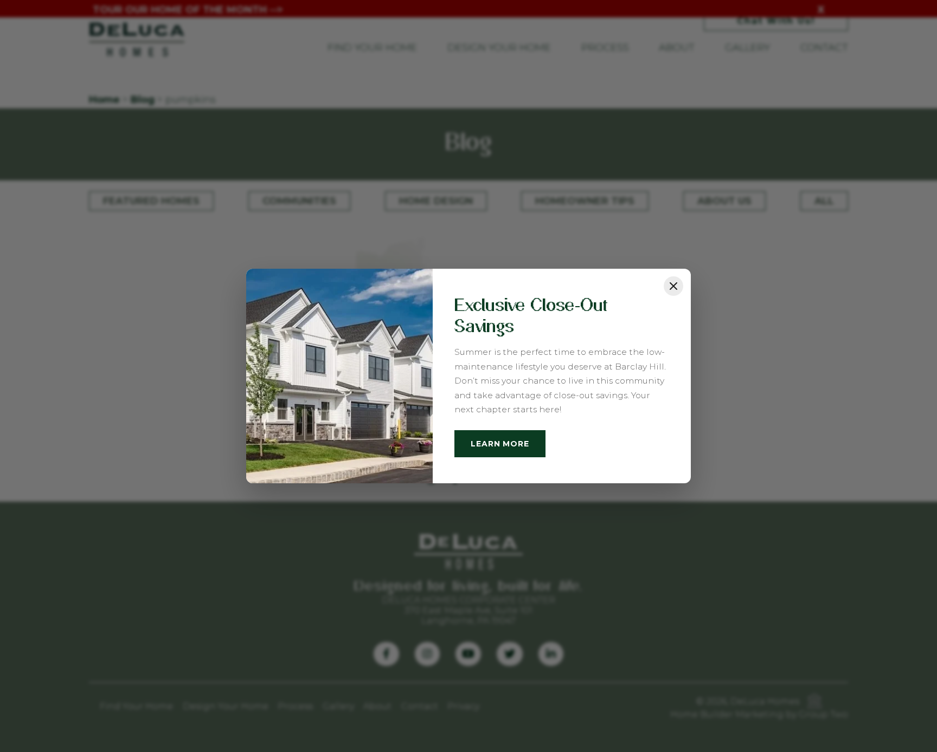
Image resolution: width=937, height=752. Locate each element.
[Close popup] (673, 286)
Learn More (500, 444)
